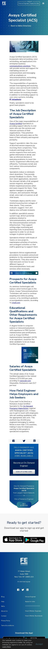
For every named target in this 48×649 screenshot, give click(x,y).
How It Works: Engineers (33, 611)
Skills (3, 606)
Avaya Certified (16, 123)
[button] (43, 3)
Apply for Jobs (34, 3)
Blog (2, 597)
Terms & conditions (7, 625)
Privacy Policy (5, 621)
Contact (3, 616)
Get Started (24, 505)
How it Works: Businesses (33, 616)
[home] (3, 3)
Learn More (6, 647)
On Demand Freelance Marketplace (21, 407)
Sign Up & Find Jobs (24, 472)
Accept (39, 644)
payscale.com (25, 381)
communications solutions (20, 66)
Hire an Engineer (24, 3)
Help (2, 601)
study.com (16, 302)
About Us (4, 611)
